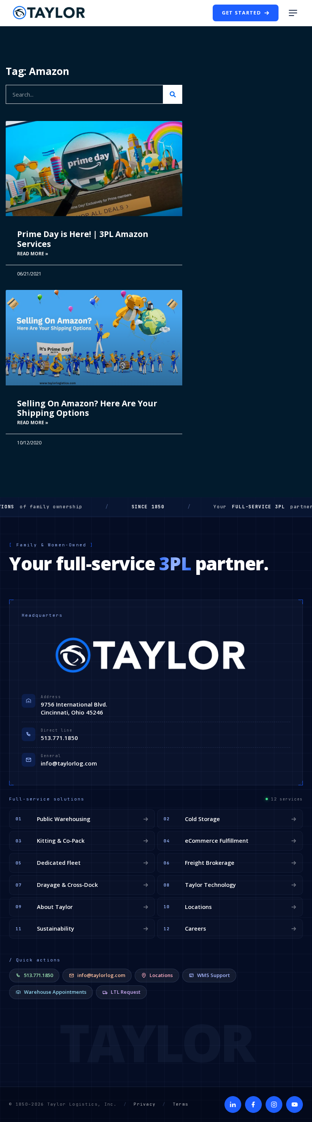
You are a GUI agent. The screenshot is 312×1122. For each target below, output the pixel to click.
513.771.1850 (59, 738)
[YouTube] (294, 1104)
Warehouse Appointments (55, 991)
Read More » (32, 253)
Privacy (145, 1104)
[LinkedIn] (232, 1104)
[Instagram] (274, 1104)
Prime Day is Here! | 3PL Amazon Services (82, 239)
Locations (161, 975)
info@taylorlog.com (69, 763)
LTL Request (125, 991)
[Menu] (293, 13)
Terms (181, 1104)
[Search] (172, 94)
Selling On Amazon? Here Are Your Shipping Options (87, 408)
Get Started (241, 12)
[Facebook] (253, 1104)
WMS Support (213, 975)
